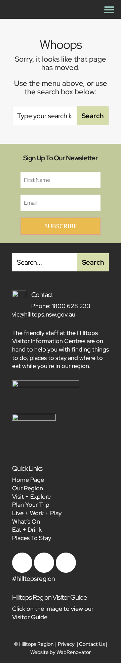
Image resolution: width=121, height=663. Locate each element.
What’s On (26, 521)
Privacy (66, 644)
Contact (42, 294)
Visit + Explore (31, 496)
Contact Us (92, 644)
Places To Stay (31, 538)
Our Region (27, 488)
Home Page (28, 480)
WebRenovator (73, 652)
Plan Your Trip (30, 504)
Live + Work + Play (37, 513)
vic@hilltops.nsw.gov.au (43, 314)
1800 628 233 (71, 306)
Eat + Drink (27, 529)
